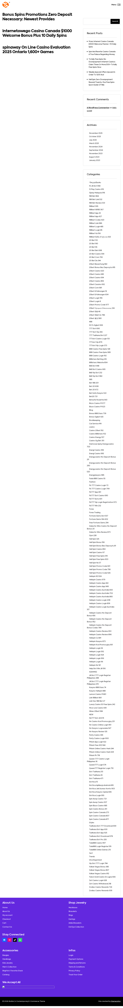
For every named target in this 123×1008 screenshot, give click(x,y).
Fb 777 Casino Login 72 (98, 485)
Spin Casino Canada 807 (99, 816)
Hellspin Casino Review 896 (100, 634)
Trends (92, 857)
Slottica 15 (93, 782)
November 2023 (95, 153)
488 (90, 322)
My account (7, 915)
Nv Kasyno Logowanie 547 (100, 728)
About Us (6, 911)
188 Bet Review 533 (97, 203)
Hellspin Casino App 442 (98, 583)
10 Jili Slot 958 (94, 186)
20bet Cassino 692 (97, 284)
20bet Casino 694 (96, 277)
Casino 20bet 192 (96, 430)
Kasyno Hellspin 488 (97, 691)
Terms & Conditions (77, 967)
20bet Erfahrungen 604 (98, 294)
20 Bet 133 (93, 240)
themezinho (116, 1001)
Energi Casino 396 (96, 450)
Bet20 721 (93, 396)
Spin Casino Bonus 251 (98, 809)
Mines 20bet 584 (96, 711)
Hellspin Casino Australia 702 (101, 593)
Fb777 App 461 (95, 492)
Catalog (5, 975)
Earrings (72, 919)
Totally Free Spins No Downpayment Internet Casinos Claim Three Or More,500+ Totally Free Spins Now (103, 63)
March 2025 (94, 143)
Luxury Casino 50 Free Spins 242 (102, 704)
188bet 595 (93, 206)
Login (71, 955)
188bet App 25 (95, 213)
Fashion (92, 482)
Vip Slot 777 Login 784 (98, 863)
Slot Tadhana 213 (96, 772)
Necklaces (73, 907)
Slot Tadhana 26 (96, 775)
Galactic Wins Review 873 (100, 532)
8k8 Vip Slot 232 (95, 373)
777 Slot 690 (94, 328)
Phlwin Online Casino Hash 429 (101, 752)
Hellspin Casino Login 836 (99, 603)
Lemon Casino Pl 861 (97, 694)
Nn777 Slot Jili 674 (96, 718)
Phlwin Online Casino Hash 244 (101, 748)
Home (5, 907)
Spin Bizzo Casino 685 (98, 806)
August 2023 (94, 157)
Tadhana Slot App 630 (98, 829)
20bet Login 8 (95, 301)
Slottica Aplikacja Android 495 (101, 785)
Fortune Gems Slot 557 (98, 516)
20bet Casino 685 (96, 274)
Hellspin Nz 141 (95, 665)
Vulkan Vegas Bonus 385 (99, 867)
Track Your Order (76, 975)
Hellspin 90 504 (95, 576)
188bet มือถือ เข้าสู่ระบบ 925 (100, 237)
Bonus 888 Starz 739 (97, 413)
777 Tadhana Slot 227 (98, 335)
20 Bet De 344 (95, 261)
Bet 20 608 (93, 386)
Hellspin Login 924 (96, 655)
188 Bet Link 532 (95, 199)
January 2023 (94, 160)
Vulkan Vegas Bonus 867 (99, 870)
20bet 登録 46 (94, 311)
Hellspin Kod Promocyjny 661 (101, 645)
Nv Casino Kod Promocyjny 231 (102, 721)
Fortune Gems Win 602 (98, 519)
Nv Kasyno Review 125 (98, 731)
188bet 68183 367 (96, 210)
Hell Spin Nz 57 (95, 563)
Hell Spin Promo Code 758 (100, 569)
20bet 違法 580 (95, 318)
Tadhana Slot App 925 (98, 833)
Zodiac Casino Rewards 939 (100, 890)
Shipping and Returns (77, 963)
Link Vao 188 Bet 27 (97, 701)
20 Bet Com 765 (96, 257)
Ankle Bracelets (75, 923)
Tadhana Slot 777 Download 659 (102, 826)
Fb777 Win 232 (95, 506)
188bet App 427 (95, 216)
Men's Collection (9, 967)
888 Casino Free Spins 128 (99, 349)
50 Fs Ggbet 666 (96, 325)
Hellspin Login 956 (96, 658)
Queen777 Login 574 (97, 765)
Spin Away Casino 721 (98, 799)
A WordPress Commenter (98, 108)
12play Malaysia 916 (97, 193)
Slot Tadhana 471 (96, 778)
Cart (4, 923)
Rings (71, 915)
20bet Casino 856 (96, 281)
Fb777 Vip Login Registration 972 (103, 502)
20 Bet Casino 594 (96, 254)
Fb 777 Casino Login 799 (99, 489)
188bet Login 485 (96, 227)
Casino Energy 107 (96, 437)
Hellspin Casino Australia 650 (101, 590)
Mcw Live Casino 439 (98, 708)
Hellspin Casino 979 (97, 580)
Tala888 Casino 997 (97, 843)
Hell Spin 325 (94, 539)
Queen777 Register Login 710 (101, 768)
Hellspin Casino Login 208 (99, 600)
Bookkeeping (94, 420)
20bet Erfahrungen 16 (98, 291)
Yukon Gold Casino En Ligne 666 (102, 877)
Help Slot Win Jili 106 (97, 668)
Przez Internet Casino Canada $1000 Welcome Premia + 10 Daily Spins (102, 44)
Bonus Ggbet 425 (96, 417)
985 (90, 379)
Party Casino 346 (96, 735)
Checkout (6, 919)
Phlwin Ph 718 (94, 755)
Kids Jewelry (7, 963)
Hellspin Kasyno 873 (97, 641)
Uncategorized (95, 860)
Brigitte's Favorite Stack (12, 971)
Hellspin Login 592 (96, 651)
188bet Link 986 (95, 223)
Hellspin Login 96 (96, 662)
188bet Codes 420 (96, 220)
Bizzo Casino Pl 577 (97, 403)
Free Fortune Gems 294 (98, 523)
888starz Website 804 (98, 362)
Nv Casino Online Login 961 (100, 725)
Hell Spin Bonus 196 (97, 542)
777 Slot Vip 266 (96, 332)
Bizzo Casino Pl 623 (97, 407)
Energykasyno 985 (96, 475)
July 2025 (93, 140)
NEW (91, 715)
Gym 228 (92, 535)
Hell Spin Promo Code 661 (99, 566)
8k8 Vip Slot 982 (95, 376)
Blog (91, 410)
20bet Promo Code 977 (99, 305)
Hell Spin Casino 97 (97, 552)
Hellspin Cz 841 (95, 638)
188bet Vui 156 (95, 233)
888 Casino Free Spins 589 (100, 352)
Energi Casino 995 (96, 453)
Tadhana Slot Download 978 (101, 836)
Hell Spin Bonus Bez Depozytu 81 (102, 546)
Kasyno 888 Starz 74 (97, 687)
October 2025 (95, 136)
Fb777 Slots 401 (95, 499)
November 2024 (95, 147)
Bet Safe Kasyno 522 (97, 393)
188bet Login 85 (95, 230)
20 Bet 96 (93, 247)
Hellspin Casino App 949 (99, 586)
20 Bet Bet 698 (95, 250)
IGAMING (93, 672)
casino (92, 427)
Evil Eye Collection (76, 927)
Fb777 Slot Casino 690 (98, 495)
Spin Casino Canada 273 (99, 812)
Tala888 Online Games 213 (100, 850)
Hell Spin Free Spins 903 (98, 559)
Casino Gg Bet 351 (96, 441)
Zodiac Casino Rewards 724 (100, 887)
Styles (91, 823)
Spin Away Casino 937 (98, 802)
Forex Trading (94, 512)
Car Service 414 (95, 424)
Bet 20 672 (93, 390)
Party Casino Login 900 (99, 738)
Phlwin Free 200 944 (97, 745)
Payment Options (76, 959)
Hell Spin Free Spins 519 (98, 556)
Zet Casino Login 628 (98, 880)
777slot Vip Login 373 (98, 345)
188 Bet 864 (94, 196)
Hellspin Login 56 (96, 648)
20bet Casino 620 (96, 271)
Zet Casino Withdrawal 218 (100, 884)
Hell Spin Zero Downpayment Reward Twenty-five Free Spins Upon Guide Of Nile (101, 82)
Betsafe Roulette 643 (98, 400)
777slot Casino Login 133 (99, 339)
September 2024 (96, 150)
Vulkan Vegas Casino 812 (99, 873)
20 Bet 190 (93, 244)
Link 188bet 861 (95, 698)
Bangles (5, 955)
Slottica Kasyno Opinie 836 (100, 792)
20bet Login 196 (95, 298)
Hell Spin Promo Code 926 (100, 573)
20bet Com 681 (95, 288)
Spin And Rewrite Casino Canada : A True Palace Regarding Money (102, 53)
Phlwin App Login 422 (97, 742)
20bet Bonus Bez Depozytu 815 (102, 267)
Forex (91, 509)
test (91, 853)
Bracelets (73, 911)
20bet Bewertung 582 (98, 264)
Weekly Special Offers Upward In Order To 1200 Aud (102, 73)
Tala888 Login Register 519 (100, 846)
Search (115, 21)
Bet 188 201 (93, 383)
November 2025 (95, 133)
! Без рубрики (95, 182)
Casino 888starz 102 (97, 434)
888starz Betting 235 (98, 359)
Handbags (6, 959)
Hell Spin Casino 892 (97, 549)
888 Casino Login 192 (98, 356)
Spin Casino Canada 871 (99, 819)
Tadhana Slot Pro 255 (98, 840)
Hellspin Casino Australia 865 (101, 597)
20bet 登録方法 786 (97, 315)
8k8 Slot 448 (94, 366)
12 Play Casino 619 (96, 189)
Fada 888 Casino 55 (97, 478)
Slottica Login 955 (96, 795)
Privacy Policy (74, 971)
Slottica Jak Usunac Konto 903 (102, 789)
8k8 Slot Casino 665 (97, 369)
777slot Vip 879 (95, 342)
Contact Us (7, 927)
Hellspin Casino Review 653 (100, 631)
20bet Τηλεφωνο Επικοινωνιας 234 (102, 308)
